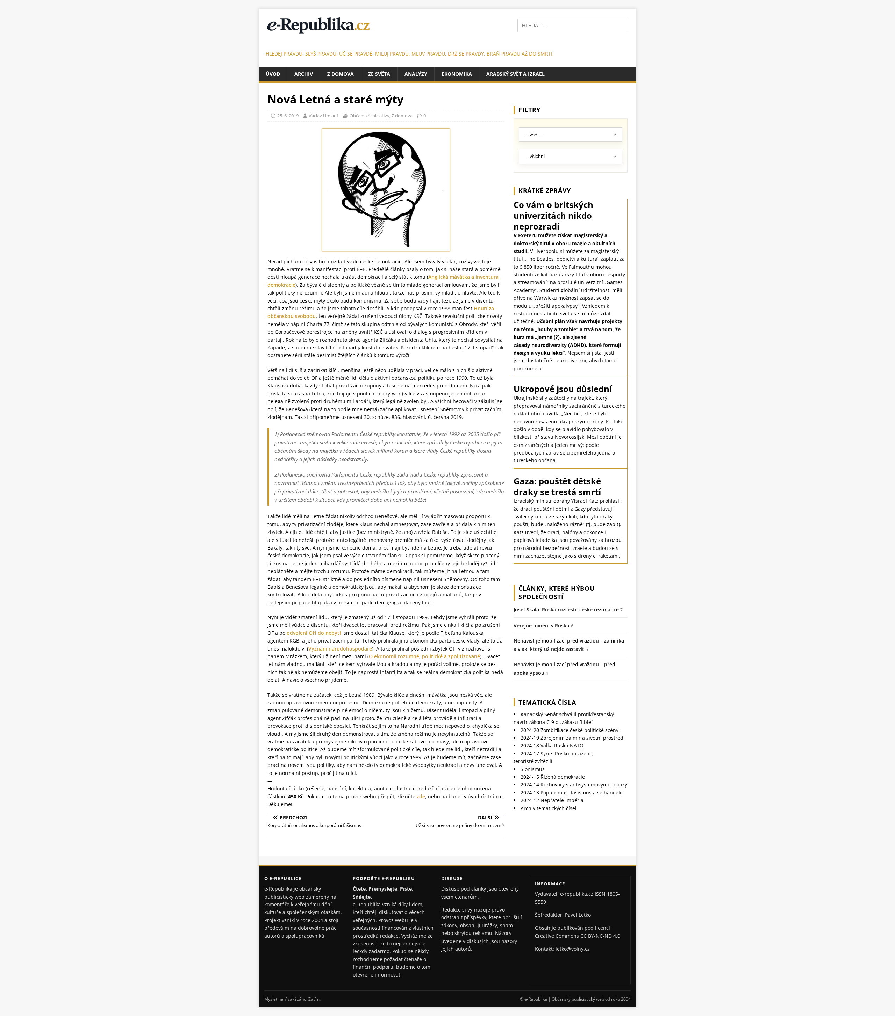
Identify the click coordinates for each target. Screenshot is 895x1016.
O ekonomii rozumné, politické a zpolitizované (424, 656)
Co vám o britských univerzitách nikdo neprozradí (553, 215)
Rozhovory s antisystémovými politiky (574, 784)
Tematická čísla (547, 702)
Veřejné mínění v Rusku (542, 625)
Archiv (303, 74)
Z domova (340, 74)
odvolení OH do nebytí (314, 633)
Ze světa (379, 74)
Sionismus (533, 769)
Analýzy (415, 74)
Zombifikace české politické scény (569, 730)
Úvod (273, 74)
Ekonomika (457, 74)
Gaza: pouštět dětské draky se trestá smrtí (557, 486)
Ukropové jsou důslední (563, 388)
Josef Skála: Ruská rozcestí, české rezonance (566, 609)
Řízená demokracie (553, 777)
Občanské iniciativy (369, 116)
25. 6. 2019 (288, 116)
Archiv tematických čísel (549, 808)
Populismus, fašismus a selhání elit (572, 792)
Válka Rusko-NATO (552, 745)
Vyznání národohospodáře (340, 648)
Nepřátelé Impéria (552, 800)
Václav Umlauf (323, 116)
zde (421, 796)
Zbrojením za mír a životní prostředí (573, 737)
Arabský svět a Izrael (515, 74)
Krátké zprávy (544, 190)
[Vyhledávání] (573, 25)
